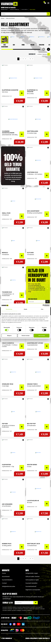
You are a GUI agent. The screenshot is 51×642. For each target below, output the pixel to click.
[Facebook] (10, 624)
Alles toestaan (41, 335)
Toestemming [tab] (9, 309)
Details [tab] (25, 309)
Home (4, 573)
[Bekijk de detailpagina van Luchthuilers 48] (38, 488)
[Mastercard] (22, 630)
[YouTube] (18, 624)
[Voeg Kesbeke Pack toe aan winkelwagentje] (21, 546)
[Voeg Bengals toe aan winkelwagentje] (21, 255)
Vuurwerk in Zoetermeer (29, 608)
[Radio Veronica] (36, 618)
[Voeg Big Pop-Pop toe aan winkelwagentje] (46, 426)
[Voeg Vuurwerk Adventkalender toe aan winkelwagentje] (21, 134)
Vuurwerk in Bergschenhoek (23, 607)
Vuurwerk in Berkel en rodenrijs (10, 607)
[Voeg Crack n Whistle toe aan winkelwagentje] (21, 346)
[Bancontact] (12, 630)
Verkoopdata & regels (32, 580)
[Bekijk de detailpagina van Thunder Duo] (13, 280)
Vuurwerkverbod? (31, 586)
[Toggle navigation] (48, 3)
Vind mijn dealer (32, 299)
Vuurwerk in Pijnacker (7, 608)
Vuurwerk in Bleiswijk (39, 608)
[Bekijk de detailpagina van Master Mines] (38, 452)
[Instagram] (14, 624)
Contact (4, 583)
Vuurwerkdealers (7, 580)
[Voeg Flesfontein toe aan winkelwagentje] (21, 467)
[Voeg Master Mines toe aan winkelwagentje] (46, 467)
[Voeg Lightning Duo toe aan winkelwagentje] (46, 175)
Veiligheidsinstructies (8, 586)
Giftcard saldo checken (33, 576)
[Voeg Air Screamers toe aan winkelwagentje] (21, 507)
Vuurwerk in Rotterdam (18, 608)
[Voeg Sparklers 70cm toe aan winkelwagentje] (21, 387)
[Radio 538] (14, 618)
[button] (48, 49)
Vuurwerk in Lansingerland (36, 607)
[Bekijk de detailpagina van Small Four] (13, 201)
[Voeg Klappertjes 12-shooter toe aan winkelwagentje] (46, 93)
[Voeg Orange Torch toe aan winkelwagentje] (46, 387)
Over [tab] (42, 309)
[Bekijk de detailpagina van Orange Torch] (38, 372)
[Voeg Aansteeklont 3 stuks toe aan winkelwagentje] (46, 346)
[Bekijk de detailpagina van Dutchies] (38, 240)
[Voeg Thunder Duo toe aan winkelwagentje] (21, 295)
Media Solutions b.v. (44, 638)
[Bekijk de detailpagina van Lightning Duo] (38, 160)
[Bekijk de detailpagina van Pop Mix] (13, 411)
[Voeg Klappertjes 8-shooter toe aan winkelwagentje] (21, 93)
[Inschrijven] (35, 602)
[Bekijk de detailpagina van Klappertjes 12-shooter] (38, 78)
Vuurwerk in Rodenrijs (27, 610)
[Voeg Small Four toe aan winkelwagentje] (21, 216)
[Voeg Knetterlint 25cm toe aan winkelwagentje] (46, 546)
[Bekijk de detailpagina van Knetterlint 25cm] (38, 531)
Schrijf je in (8, 602)
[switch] (19, 330)
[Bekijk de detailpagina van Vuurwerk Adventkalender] (13, 119)
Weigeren (9, 335)
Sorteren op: (32, 54)
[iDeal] (17, 630)
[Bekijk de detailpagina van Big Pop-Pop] (38, 411)
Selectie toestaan (25, 335)
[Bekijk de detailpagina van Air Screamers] (13, 492)
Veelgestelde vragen (32, 573)
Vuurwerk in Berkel (7, 610)
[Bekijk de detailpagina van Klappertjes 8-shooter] (13, 78)
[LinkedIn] (23, 624)
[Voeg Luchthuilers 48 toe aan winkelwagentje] (46, 503)
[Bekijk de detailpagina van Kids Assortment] (38, 199)
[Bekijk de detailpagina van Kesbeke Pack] (13, 531)
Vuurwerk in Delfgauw (16, 610)
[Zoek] (47, 301)
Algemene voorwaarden (33, 590)
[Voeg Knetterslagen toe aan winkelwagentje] (46, 134)
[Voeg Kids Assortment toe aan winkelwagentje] (46, 214)
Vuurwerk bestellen (31, 583)
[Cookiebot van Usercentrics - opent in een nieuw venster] (43, 305)
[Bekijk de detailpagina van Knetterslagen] (38, 119)
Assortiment (6, 576)
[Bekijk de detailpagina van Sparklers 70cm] (13, 372)
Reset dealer (32, 9)
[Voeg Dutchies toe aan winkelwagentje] (46, 255)
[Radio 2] (20, 617)
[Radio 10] (27, 617)
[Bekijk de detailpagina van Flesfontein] (13, 452)
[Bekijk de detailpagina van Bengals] (13, 240)
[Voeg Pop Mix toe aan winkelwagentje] (21, 426)
